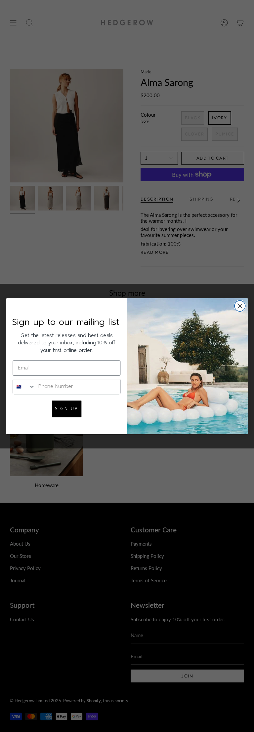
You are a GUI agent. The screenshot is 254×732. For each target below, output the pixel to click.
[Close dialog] (239, 305)
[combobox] (24, 386)
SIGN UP (66, 408)
